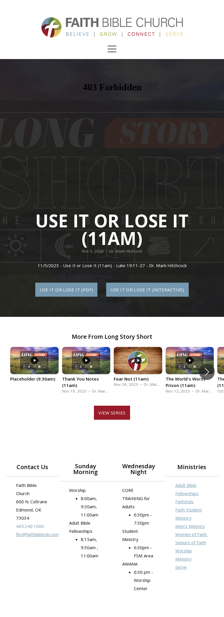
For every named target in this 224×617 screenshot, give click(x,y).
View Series (111, 413)
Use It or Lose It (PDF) (66, 290)
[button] (207, 371)
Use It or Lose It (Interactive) (147, 290)
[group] (34, 368)
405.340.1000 (30, 526)
